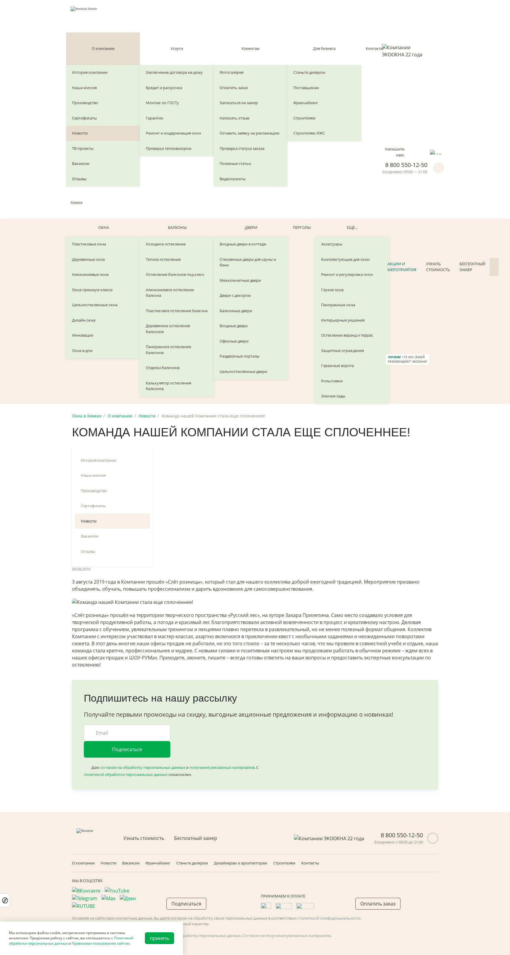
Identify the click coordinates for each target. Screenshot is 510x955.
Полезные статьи (235, 163)
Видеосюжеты (233, 178)
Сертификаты (84, 118)
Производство (85, 102)
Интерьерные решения (342, 320)
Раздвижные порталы (239, 356)
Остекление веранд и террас (347, 335)
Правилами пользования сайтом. (101, 943)
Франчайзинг (305, 102)
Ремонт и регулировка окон (347, 274)
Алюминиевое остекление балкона (170, 292)
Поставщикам (306, 87)
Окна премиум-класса (92, 289)
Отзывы (79, 178)
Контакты (374, 48)
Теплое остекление (163, 259)
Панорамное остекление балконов (168, 349)
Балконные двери (236, 310)
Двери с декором (235, 295)
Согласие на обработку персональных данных (198, 935)
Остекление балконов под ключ (175, 274)
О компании (103, 48)
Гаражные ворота (337, 365)
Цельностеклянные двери (243, 371)
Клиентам (251, 48)
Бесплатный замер (472, 266)
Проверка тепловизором (169, 148)
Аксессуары (331, 244)
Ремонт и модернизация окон (173, 133)
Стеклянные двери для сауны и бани (248, 262)
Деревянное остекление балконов (168, 328)
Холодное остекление (166, 244)
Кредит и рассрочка (164, 87)
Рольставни (332, 381)
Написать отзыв (234, 118)
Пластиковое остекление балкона (176, 310)
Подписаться (127, 749)
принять (159, 938)
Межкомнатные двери (240, 280)
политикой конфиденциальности (329, 918)
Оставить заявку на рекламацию (249, 133)
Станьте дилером (309, 72)
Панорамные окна (338, 304)
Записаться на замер (239, 102)
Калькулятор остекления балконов (168, 385)
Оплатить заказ (234, 87)
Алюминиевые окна (90, 274)
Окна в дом (82, 350)
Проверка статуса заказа (242, 148)
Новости (80, 133)
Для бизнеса (324, 48)
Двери (251, 227)
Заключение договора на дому (174, 72)
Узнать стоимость (438, 266)
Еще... (352, 227)
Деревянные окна (88, 259)
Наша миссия (84, 87)
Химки (77, 202)
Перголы (302, 227)
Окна (103, 227)
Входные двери (234, 325)
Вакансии (80, 163)
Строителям (304, 118)
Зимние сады (333, 396)
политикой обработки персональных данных (126, 774)
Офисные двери (234, 341)
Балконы (177, 227)
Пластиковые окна (89, 244)
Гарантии (154, 118)
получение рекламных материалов (221, 767)
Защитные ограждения (342, 350)
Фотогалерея (231, 72)
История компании (89, 72)
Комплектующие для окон (345, 259)
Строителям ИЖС (309, 133)
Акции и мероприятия (402, 266)
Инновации (82, 335)
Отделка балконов (162, 367)
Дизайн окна (83, 320)
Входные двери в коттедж (243, 244)
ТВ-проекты (83, 148)
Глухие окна (332, 289)
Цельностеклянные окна (94, 304)
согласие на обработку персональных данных (142, 767)
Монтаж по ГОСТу (162, 102)
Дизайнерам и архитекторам (240, 863)
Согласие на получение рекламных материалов (287, 935)
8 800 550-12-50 (406, 165)
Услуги (177, 48)
